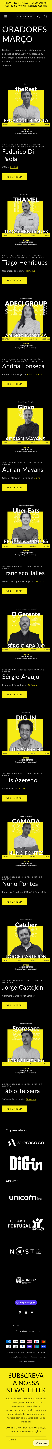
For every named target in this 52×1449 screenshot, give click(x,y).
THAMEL (30, 270)
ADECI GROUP (34, 374)
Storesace (31, 1099)
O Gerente (33, 685)
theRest (14, 167)
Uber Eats (39, 581)
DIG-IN (21, 788)
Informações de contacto (18, 1357)
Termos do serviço (38, 1357)
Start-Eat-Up (19, 1352)
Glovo (37, 478)
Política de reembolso (27, 1361)
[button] (6, 16)
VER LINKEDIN (14, 177)
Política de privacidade (36, 1352)
